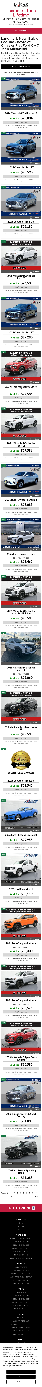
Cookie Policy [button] (11, 1363)
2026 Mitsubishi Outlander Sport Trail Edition (21, 612)
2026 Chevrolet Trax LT (21, 167)
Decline (21, 1377)
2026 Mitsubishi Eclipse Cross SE (21, 728)
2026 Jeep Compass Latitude (21, 943)
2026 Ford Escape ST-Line (21, 554)
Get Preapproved (21, 122)
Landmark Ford (21, 1267)
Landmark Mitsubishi (21, 1255)
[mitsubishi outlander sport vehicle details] (21, 255)
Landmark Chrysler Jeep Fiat (21, 1248)
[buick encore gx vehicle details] (21, 1093)
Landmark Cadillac (21, 1251)
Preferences (21, 1382)
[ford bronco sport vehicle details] (21, 1150)
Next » (37, 1196)
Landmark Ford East (21, 1242)
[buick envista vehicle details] (21, 479)
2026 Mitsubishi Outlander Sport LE (21, 444)
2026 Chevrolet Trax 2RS (21, 781)
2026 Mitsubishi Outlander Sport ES (21, 277)
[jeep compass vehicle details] (21, 923)
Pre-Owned (21, 1226)
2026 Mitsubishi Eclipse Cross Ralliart (21, 1058)
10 (36, 1193)
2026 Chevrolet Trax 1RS (21, 222)
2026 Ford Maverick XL (21, 889)
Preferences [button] (19, 1365)
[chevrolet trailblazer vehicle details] (21, 92)
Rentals (21, 1229)
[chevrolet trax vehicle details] (21, 147)
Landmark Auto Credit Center (21, 1258)
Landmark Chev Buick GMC (21, 1245)
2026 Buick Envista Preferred (21, 500)
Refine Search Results (21, 66)
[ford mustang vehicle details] (21, 814)
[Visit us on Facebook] (33, 1208)
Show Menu (21, 31)
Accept (21, 1372)
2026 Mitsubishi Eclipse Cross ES (21, 387)
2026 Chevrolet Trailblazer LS (21, 113)
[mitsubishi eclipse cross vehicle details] (21, 366)
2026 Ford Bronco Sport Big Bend (21, 1171)
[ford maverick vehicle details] (21, 868)
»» (11, 1196)
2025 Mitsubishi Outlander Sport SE (21, 668)
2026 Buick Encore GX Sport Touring (21, 1115)
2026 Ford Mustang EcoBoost (21, 835)
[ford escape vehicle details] (21, 533)
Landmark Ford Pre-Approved (21, 1238)
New (21, 1223)
